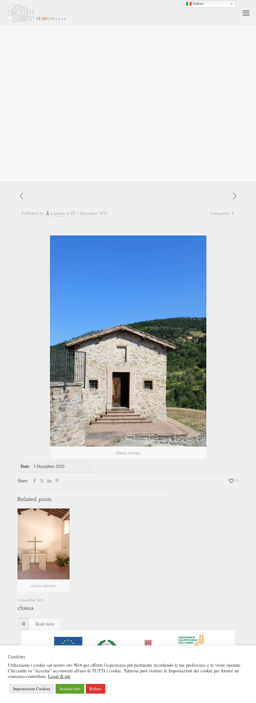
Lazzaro (58, 213)
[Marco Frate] (36, 12)
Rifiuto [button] (95, 688)
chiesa (25, 608)
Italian (197, 3)
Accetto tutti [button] (70, 688)
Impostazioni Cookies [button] (31, 688)
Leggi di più (59, 676)
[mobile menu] (246, 12)
